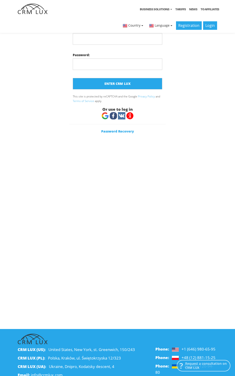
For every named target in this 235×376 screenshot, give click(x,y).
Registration (188, 25)
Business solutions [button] (155, 9)
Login (210, 25)
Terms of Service (83, 101)
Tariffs (180, 9)
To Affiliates (210, 9)
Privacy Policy (146, 96)
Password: (81, 55)
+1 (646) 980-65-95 (198, 349)
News (193, 9)
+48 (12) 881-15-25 (198, 357)
